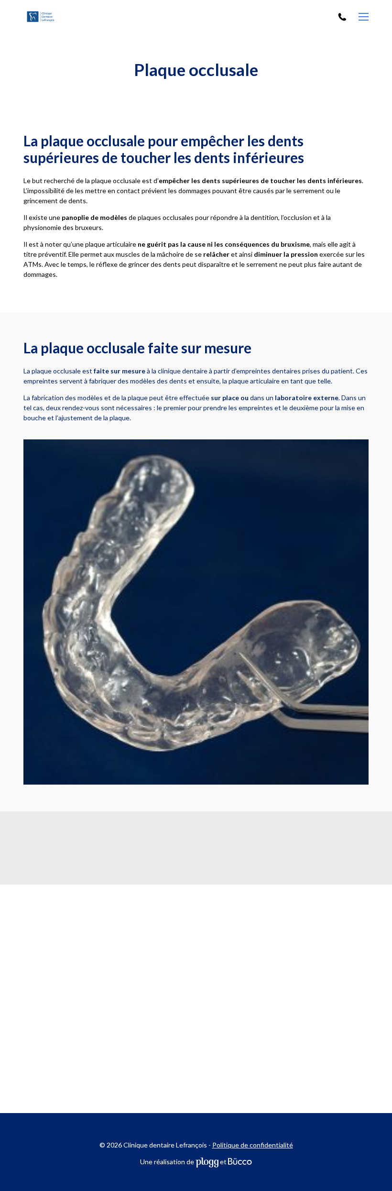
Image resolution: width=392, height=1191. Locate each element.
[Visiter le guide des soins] (240, 1162)
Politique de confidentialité (252, 1145)
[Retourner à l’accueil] (60, 17)
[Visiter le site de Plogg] (207, 1162)
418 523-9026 (343, 17)
